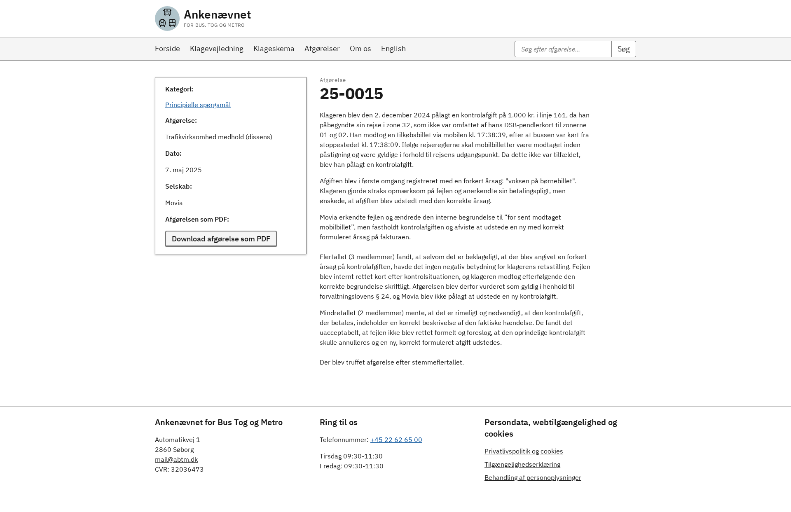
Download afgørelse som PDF (221, 238)
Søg (624, 49)
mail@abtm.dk (176, 459)
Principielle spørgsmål (198, 105)
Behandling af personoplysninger (532, 477)
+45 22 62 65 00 (396, 439)
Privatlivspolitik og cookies (523, 451)
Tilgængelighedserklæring (522, 464)
